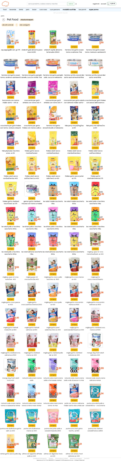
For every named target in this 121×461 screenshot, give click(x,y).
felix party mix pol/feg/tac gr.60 (74, 127)
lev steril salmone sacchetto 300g (53, 253)
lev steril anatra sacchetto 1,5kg (74, 228)
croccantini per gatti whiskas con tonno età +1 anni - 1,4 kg (32, 102)
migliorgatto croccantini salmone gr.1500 (95, 303)
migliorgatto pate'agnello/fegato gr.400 (74, 328)
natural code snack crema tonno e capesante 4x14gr (10, 404)
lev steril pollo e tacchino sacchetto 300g (11, 253)
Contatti (86, 458)
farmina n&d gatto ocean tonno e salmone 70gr (74, 51)
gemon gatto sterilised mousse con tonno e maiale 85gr (32, 203)
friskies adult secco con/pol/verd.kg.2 (53, 152)
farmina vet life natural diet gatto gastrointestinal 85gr (74, 76)
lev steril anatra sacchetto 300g (74, 253)
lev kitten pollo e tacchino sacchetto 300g (53, 228)
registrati (96, 4)
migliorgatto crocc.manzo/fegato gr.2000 (95, 279)
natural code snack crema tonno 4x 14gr (53, 404)
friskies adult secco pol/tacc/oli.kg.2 (95, 152)
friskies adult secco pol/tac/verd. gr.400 (31, 177)
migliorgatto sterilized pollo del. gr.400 (53, 354)
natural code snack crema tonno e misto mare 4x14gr (32, 404)
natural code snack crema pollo (32, 379)
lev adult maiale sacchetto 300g (74, 202)
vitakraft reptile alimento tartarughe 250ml (53, 51)
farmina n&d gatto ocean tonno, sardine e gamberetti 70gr (10, 77)
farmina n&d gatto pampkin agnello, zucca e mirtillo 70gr (31, 76)
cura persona (55, 9)
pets (27, 9)
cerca (71, 4)
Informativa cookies (61, 458)
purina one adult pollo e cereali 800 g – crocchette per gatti (95, 405)
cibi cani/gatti (25, 25)
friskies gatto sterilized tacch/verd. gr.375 (11, 202)
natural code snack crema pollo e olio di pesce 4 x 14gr (74, 379)
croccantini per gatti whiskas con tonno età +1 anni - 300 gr (53, 102)
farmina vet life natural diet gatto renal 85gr (95, 76)
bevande (13, 9)
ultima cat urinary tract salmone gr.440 (74, 455)
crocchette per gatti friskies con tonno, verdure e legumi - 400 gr (10, 128)
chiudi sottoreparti (27, 20)
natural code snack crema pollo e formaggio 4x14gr (53, 379)
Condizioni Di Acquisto (40, 458)
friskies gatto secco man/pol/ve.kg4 (32, 152)
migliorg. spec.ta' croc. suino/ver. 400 (11, 278)
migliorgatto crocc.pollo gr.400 (53, 303)
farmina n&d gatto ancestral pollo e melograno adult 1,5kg (53, 128)
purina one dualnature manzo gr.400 (32, 429)
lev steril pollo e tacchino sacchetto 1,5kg (95, 228)
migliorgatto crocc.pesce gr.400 (11, 303)
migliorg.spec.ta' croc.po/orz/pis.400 (32, 278)
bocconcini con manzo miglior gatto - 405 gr (10, 101)
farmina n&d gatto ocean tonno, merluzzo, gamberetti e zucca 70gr (95, 52)
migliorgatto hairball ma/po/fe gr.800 (10, 328)
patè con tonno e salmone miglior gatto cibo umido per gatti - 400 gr (74, 405)
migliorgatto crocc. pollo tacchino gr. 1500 (53, 278)
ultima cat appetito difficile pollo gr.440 (32, 455)
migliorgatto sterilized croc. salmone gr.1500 (11, 354)
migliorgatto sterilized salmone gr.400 (74, 354)
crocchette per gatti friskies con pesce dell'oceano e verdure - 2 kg (95, 102)
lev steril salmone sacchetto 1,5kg (32, 253)
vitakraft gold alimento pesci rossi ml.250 (32, 51)
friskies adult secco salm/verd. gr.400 (53, 177)
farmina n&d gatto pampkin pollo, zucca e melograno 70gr (53, 77)
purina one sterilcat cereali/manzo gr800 (95, 429)
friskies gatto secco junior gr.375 (74, 177)
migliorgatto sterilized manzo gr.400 (32, 354)
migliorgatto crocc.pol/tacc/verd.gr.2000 (31, 303)
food (5, 9)
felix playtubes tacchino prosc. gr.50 (11, 152)
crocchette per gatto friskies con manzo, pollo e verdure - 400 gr (31, 128)
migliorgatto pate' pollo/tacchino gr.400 (53, 328)
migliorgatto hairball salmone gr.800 (32, 328)
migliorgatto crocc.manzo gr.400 (74, 278)
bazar (34, 9)
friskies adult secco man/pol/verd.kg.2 (74, 152)
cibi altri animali (8, 25)
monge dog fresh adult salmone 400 (95, 354)
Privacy (51, 458)
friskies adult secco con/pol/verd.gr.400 (10, 177)
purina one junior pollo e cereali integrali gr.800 (53, 429)
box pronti (82, 9)
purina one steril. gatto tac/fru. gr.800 (74, 429)
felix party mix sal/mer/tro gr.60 (95, 127)
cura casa (43, 9)
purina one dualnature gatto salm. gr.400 (10, 429)
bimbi (21, 9)
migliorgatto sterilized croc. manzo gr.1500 (95, 328)
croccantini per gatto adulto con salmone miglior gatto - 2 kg (74, 102)
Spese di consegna (76, 458)
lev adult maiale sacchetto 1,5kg (53, 202)
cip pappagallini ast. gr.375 (10, 50)
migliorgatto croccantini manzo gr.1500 (74, 303)
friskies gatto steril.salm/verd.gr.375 (95, 177)
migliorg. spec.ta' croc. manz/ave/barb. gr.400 (95, 253)
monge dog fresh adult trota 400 (10, 379)
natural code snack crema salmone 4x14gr (95, 379)
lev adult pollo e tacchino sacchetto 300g (11, 228)
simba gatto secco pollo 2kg (10, 454)
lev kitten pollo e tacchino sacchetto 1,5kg (32, 228)
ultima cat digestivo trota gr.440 (53, 455)
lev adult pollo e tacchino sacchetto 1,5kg (95, 202)
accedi (103, 4)
